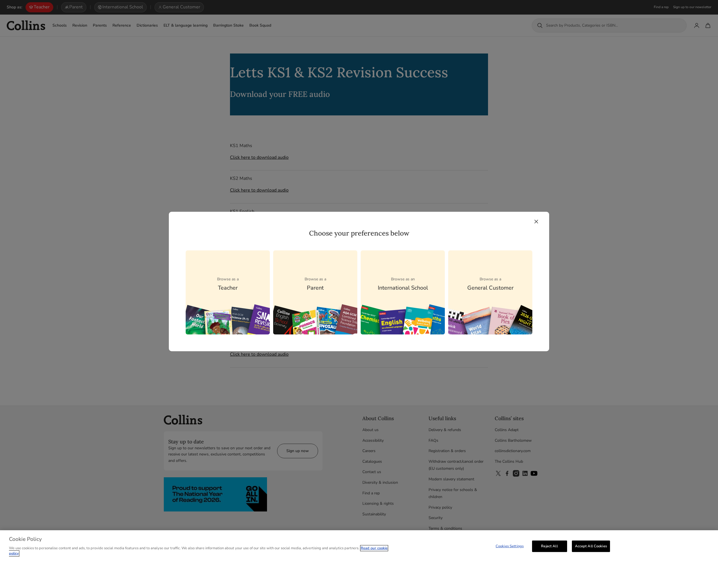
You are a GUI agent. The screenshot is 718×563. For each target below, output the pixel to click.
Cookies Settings (510, 545)
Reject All (549, 545)
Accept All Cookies (591, 545)
